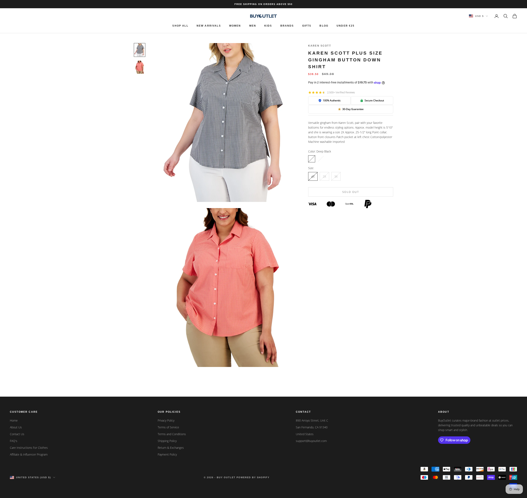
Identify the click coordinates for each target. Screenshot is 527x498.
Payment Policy (167, 454)
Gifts (306, 25)
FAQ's (13, 441)
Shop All (180, 25)
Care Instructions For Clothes (29, 448)
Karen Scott (319, 45)
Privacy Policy (166, 420)
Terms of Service (168, 427)
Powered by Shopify (253, 477)
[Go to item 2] (139, 67)
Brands (287, 25)
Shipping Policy (167, 441)
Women (235, 25)
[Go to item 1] (139, 50)
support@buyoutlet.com (311, 441)
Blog (323, 25)
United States (305, 434)
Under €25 (345, 25)
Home (14, 420)
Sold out (350, 192)
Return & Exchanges (171, 448)
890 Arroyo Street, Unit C (312, 420)
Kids (268, 25)
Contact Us (17, 434)
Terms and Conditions (172, 434)
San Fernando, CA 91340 (312, 427)
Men (252, 25)
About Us (16, 427)
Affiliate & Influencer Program (29, 454)
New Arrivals (209, 25)
